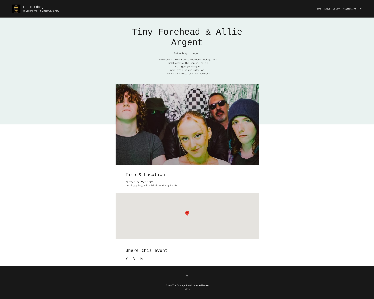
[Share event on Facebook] (126, 258)
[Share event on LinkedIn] (141, 258)
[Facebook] (360, 8)
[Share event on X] (134, 258)
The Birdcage (34, 7)
